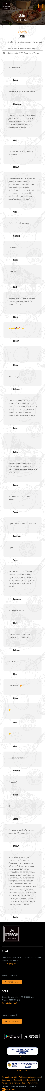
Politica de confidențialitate (30, 1077)
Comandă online (12, 982)
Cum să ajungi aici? (9, 963)
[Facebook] (3, 970)
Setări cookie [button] (7, 1080)
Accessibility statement (11, 1083)
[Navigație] (40, 6)
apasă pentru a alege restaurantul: (22, 48)
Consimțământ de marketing (26, 1080)
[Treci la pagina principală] (6, 6)
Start (19, 20)
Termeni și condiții (9, 1077)
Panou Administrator (30, 1083)
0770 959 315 (14, 960)
